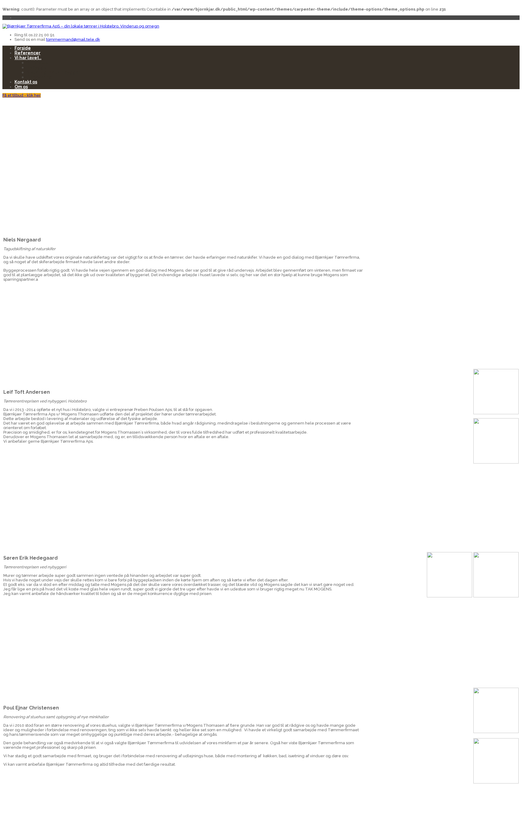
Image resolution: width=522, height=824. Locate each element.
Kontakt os (25, 81)
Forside (22, 48)
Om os (21, 86)
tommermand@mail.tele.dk (73, 39)
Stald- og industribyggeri (54, 72)
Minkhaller (38, 62)
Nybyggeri (38, 67)
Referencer (27, 52)
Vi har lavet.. (27, 57)
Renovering (39, 77)
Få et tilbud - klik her (21, 95)
